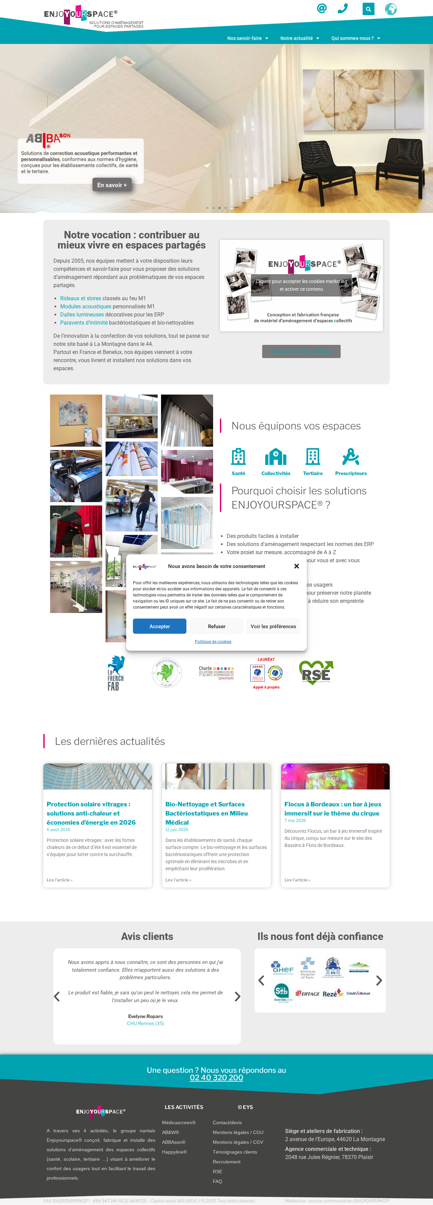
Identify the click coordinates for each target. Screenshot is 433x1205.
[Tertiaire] (312, 456)
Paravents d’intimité (84, 323)
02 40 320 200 (216, 1077)
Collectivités (275, 473)
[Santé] (238, 456)
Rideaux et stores (80, 298)
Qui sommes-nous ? (353, 38)
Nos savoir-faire (244, 38)
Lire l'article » (60, 879)
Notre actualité (296, 38)
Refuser (216, 626)
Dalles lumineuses (82, 314)
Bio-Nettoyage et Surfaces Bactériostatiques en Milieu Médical (206, 813)
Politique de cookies (213, 641)
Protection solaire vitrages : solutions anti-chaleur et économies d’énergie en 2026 (91, 813)
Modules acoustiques (85, 306)
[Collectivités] (275, 456)
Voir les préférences (273, 626)
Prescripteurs (351, 473)
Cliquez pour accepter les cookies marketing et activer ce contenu (301, 285)
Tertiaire (313, 473)
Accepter (160, 626)
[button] (296, 566)
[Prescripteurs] (350, 456)
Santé (238, 473)
